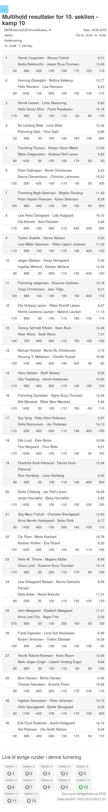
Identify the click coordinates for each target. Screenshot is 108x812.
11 (14, 800)
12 (33, 800)
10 (85, 786)
